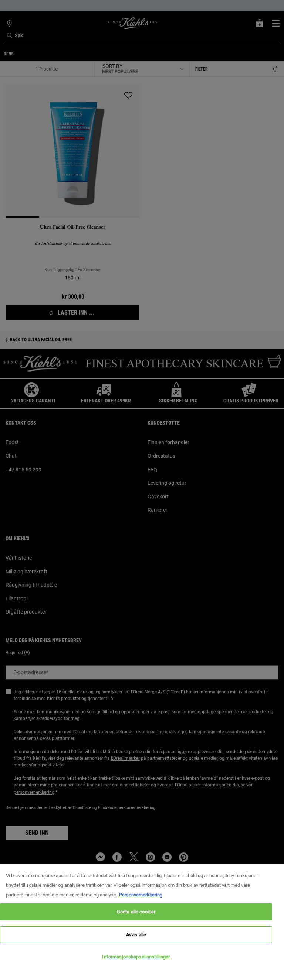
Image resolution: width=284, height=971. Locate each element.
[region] (142, 917)
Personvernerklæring (140, 895)
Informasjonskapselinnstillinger (136, 957)
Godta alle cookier (136, 912)
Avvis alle (136, 934)
